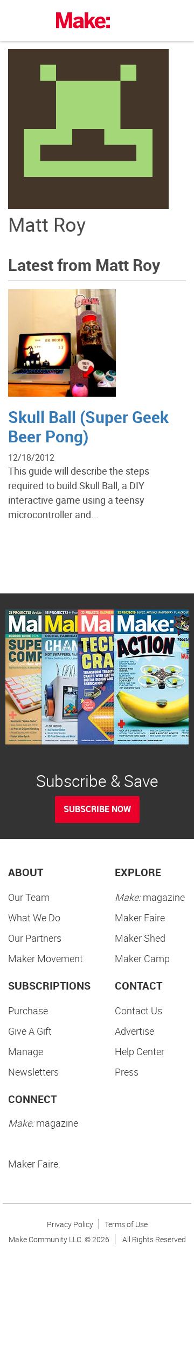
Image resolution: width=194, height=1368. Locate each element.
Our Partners (34, 938)
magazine (150, 897)
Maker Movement (45, 958)
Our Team (29, 897)
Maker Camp (142, 958)
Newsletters (33, 1071)
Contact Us (138, 1010)
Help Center (139, 1051)
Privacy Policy (70, 1224)
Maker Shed (140, 938)
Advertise (134, 1031)
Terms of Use (126, 1224)
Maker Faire (140, 917)
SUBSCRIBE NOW (97, 809)
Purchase (28, 1010)
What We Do (34, 917)
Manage (25, 1051)
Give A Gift (30, 1031)
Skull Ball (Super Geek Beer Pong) (88, 426)
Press (126, 1071)
